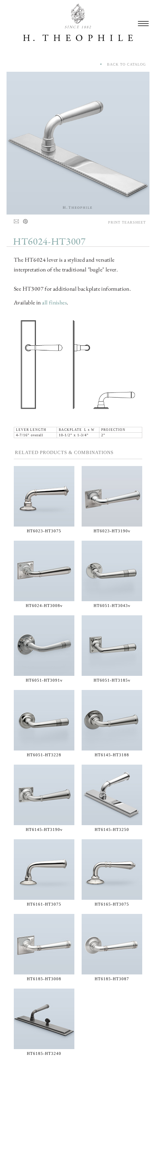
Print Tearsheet (127, 222)
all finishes (54, 302)
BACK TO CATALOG (124, 64)
